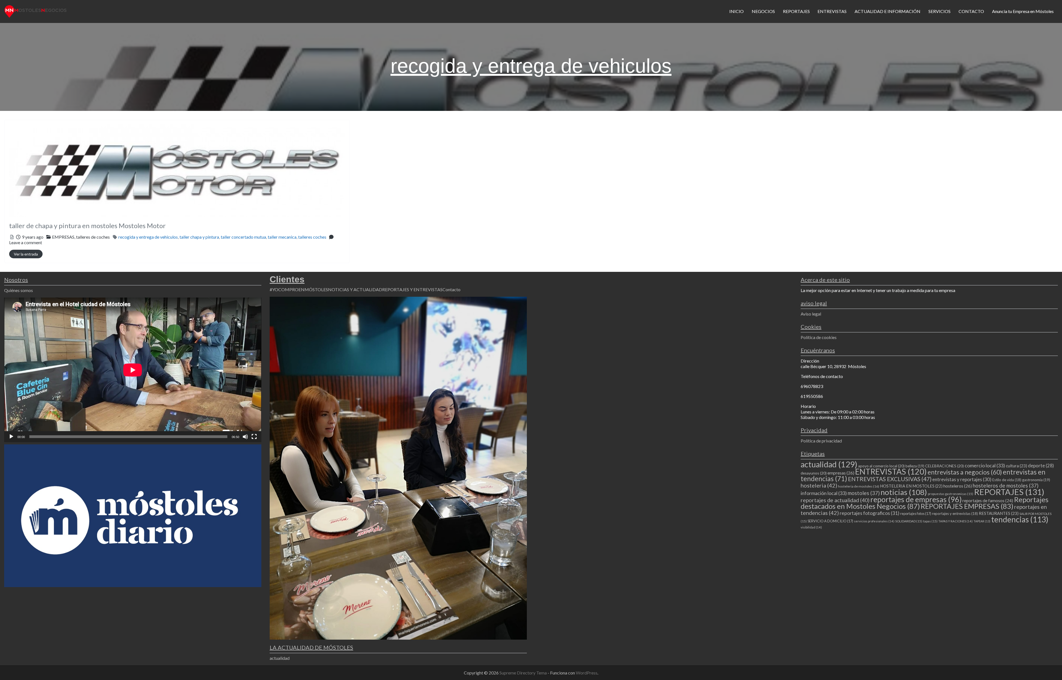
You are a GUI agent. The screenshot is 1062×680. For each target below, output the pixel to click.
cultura (1016, 465)
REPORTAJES (796, 11)
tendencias (1019, 519)
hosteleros (957, 485)
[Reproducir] (11, 436)
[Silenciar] (245, 436)
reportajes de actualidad (835, 500)
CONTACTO (971, 11)
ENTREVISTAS (832, 11)
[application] (132, 370)
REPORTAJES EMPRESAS (967, 506)
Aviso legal (811, 313)
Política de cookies (819, 337)
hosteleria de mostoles (858, 486)
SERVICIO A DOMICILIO (830, 521)
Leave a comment (25, 242)
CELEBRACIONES (944, 465)
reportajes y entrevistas (955, 513)
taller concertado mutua (243, 236)
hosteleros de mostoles (1005, 485)
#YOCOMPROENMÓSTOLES (299, 289)
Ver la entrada (26, 254)
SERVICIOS (939, 11)
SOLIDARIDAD (908, 521)
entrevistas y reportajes (961, 479)
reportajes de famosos (987, 500)
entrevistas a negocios (965, 472)
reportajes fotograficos (869, 513)
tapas (930, 521)
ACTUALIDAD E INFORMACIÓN (887, 11)
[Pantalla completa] (254, 436)
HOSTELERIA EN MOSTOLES (911, 485)
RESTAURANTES (999, 513)
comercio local (985, 465)
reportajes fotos (915, 513)
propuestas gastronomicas (950, 494)
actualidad (280, 658)
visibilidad (811, 527)
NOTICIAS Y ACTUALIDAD (355, 289)
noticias (904, 492)
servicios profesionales (874, 521)
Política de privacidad (821, 440)
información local (824, 493)
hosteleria (819, 485)
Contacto (451, 289)
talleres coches (312, 236)
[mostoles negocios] (35, 10)
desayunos (814, 473)
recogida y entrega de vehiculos (148, 236)
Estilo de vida (1006, 480)
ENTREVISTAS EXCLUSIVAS (889, 478)
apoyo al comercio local (881, 465)
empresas (840, 472)
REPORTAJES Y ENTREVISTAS (412, 289)
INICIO (736, 11)
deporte (1041, 465)
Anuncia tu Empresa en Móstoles (1023, 11)
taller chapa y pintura (199, 236)
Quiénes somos (18, 290)
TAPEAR (982, 521)
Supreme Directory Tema (523, 672)
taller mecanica (282, 236)
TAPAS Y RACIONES (955, 521)
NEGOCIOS (763, 11)
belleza (914, 466)
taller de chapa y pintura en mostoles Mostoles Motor (87, 226)
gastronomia (1036, 480)
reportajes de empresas (916, 499)
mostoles (864, 493)
